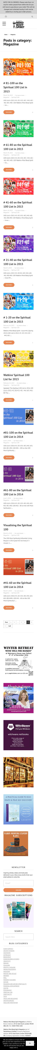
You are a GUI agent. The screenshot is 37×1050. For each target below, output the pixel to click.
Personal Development (11, 986)
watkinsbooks (20, 533)
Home (5, 34)
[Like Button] (31, 227)
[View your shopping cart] (6, 16)
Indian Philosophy (9, 969)
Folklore (6, 965)
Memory (6, 976)
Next (5, 626)
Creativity (6, 961)
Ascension (6, 953)
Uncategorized (8, 1001)
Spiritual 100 (15, 97)
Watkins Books (21, 95)
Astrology (7, 955)
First (6, 622)
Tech (5, 996)
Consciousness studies (11, 959)
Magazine (6, 97)
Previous (11, 622)
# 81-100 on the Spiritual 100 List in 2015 (15, 87)
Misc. (5, 978)
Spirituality (7, 994)
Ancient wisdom (8, 951)
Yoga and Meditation (10, 1003)
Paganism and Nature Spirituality (14, 984)
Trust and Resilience (10, 998)
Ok (30, 1043)
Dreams (5, 963)
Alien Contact (8, 949)
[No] (35, 1044)
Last (9, 626)
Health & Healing (9, 967)
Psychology (7, 990)
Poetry (5, 988)
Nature (5, 982)
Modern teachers (9, 980)
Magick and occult (9, 974)
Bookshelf (7, 957)
